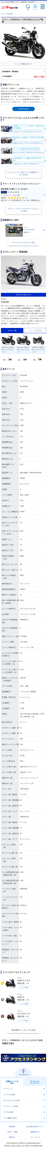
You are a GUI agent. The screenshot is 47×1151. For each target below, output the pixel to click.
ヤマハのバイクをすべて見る (23, 242)
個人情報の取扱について (35, 1126)
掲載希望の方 (35, 1132)
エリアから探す (8, 1112)
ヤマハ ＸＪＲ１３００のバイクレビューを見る (23, 210)
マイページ (35, 9)
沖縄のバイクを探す (12, 1082)
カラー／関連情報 (35, 330)
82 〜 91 (39, 76)
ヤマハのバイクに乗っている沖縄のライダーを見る (23, 173)
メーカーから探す (9, 1094)
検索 (28, 9)
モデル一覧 (12, 330)
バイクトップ (7, 1089)
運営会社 (12, 1137)
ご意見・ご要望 (12, 1132)
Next (44, 230)
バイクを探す (24, 987)
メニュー (42, 9)
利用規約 (12, 1126)
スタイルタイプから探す (11, 1100)
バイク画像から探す (10, 1118)
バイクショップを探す (11, 1106)
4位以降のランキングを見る (23, 1030)
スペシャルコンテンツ (34, 1082)
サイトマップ (35, 1137)
